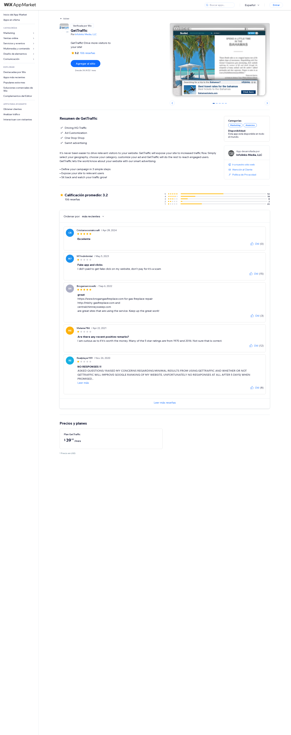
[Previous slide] (172, 103)
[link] (19, 14)
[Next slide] (267, 103)
